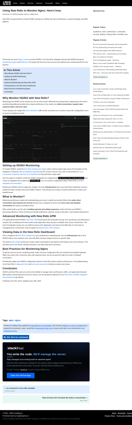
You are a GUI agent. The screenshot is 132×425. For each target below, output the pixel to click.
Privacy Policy (110, 416)
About (57, 3)
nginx (18, 320)
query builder (16, 242)
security (96, 34)
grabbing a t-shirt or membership (74, 325)
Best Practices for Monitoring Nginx (17, 89)
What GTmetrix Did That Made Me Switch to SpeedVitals (64, 399)
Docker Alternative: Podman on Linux (105, 144)
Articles (22, 3)
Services (30, 3)
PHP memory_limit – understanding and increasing (109, 54)
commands (121, 32)
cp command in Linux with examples (20, 389)
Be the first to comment (16, 337)
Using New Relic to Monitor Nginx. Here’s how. (32, 10)
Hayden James (23, 14)
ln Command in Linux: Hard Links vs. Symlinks (108, 122)
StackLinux (23, 369)
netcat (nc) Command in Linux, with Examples (108, 115)
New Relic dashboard (26, 235)
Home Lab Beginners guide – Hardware (106, 60)
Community (49, 3)
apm (11, 320)
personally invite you (43, 328)
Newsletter (122, 413)
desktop (102, 34)
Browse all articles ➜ (101, 77)
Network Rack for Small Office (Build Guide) (107, 147)
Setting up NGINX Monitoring (15, 76)
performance (111, 32)
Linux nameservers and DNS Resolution (106, 105)
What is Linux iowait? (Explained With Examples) (109, 63)
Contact (64, 3)
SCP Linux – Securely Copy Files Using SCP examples (111, 73)
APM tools (24, 62)
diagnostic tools (22, 264)
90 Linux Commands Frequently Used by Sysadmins (110, 44)
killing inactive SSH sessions (49, 228)
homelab (120, 34)
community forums (10, 331)
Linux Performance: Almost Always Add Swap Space (110, 69)
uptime (45, 369)
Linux (36, 14)
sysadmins (97, 32)
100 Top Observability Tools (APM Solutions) (107, 50)
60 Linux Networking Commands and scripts (107, 47)
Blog (32, 14)
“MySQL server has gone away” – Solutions (107, 66)
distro (114, 34)
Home (15, 3)
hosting (109, 34)
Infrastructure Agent (10, 62)
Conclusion (9, 92)
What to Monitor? (11, 79)
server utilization (31, 110)
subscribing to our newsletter (40, 325)
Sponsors (39, 3)
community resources (39, 264)
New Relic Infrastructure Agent (35, 169)
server (104, 32)
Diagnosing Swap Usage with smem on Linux (108, 119)
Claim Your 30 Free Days (21, 375)
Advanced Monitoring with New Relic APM (20, 82)
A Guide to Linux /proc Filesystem (104, 102)
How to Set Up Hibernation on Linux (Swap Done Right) (111, 95)
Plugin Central (23, 59)
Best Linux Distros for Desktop (103, 57)
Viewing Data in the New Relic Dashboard (20, 86)
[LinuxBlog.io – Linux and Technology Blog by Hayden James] (8, 3)
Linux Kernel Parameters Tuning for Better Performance (111, 98)
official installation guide (28, 172)
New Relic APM (32, 220)
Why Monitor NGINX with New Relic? (18, 73)
